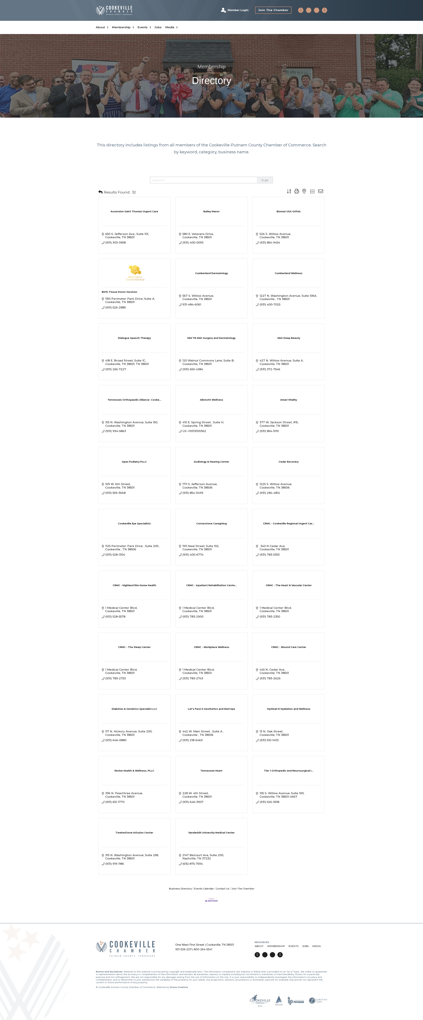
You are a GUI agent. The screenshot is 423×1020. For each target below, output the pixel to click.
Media (169, 27)
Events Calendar (204, 888)
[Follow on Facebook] (308, 10)
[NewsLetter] (324, 10)
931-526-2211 (183, 949)
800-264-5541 (203, 949)
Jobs (158, 27)
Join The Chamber (273, 10)
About (100, 27)
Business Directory (180, 888)
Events (142, 27)
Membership (121, 27)
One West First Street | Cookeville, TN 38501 (204, 944)
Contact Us (222, 888)
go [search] (266, 180)
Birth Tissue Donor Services (119, 291)
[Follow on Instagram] (316, 10)
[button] (100, 192)
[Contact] (300, 10)
